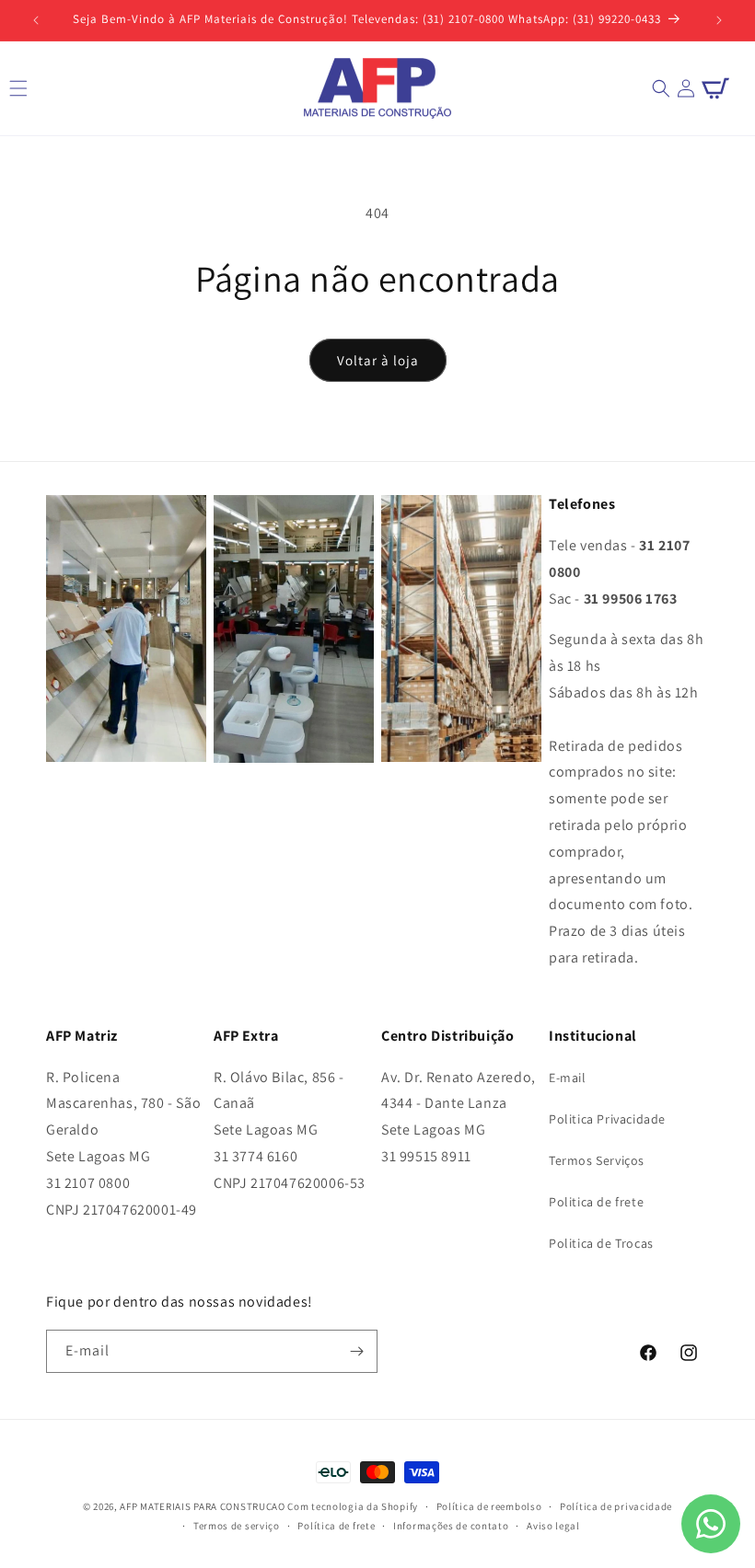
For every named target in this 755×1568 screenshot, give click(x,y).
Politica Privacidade (607, 1119)
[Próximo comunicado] (719, 20)
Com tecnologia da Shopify (352, 1506)
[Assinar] (356, 1351)
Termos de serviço (236, 1525)
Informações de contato (450, 1525)
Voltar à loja (378, 360)
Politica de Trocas (601, 1243)
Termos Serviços (597, 1160)
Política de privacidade (616, 1506)
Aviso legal (553, 1525)
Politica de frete (596, 1201)
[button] (661, 88)
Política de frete (336, 1525)
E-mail (568, 1077)
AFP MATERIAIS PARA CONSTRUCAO (202, 1506)
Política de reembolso (489, 1506)
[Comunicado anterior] (36, 20)
